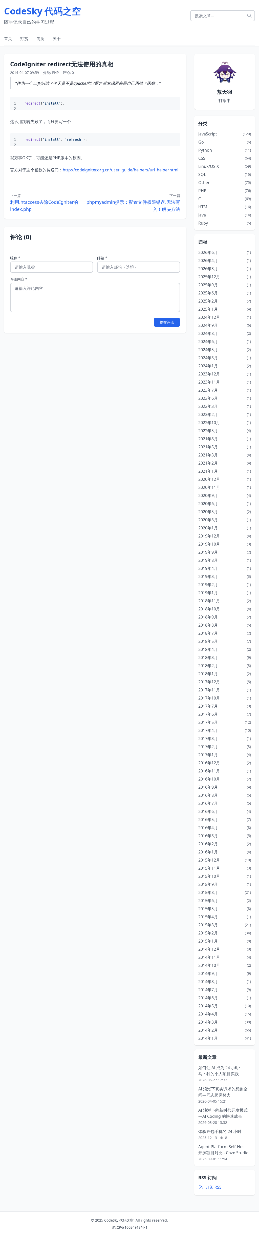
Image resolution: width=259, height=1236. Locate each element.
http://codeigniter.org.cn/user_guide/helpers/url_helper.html (120, 170)
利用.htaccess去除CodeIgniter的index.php (44, 205)
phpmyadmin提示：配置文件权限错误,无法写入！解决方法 (133, 205)
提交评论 (167, 322)
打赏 (24, 38)
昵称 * (15, 257)
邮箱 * (102, 257)
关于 (57, 38)
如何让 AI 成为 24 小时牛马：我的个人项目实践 (220, 1070)
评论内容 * (18, 279)
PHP (55, 72)
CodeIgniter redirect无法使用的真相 (62, 64)
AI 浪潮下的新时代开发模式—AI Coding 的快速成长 (223, 1113)
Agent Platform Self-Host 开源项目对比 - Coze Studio (223, 1149)
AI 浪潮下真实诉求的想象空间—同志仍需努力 (223, 1092)
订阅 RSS (213, 1187)
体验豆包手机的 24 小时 (219, 1131)
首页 (8, 38)
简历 (40, 38)
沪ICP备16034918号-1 (129, 1227)
